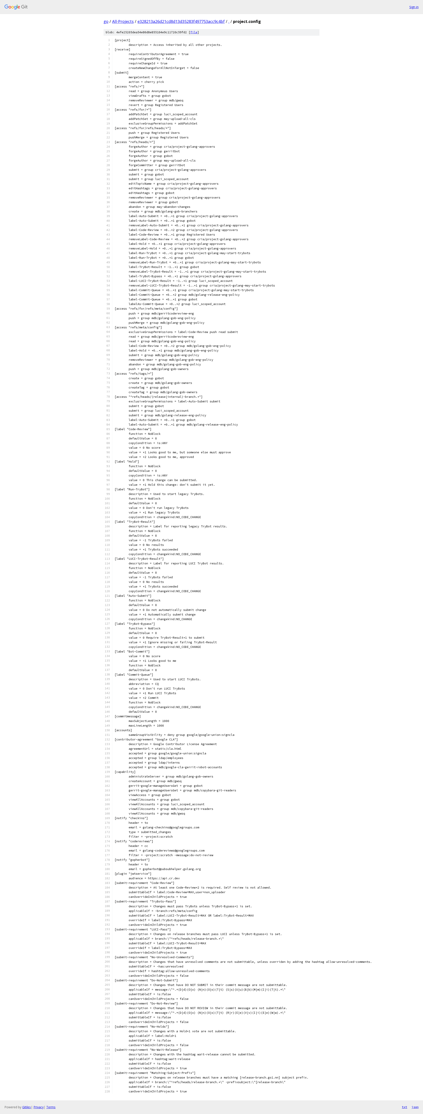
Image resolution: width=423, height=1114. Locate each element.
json (415, 1107)
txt (404, 1107)
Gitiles (26, 1107)
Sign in (414, 7)
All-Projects (123, 21)
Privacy (38, 1107)
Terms (51, 1107)
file (193, 32)
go (106, 21)
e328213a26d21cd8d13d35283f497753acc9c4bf (181, 21)
